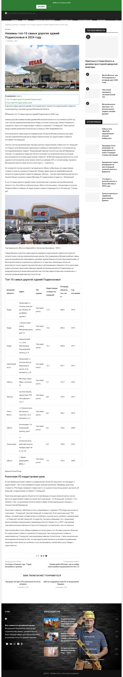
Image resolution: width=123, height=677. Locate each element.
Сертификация (66, 20)
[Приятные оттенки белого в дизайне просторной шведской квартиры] (101, 47)
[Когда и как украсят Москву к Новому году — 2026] (51, 652)
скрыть (19, 96)
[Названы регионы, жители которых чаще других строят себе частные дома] (51, 623)
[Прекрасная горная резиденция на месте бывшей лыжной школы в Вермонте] (92, 166)
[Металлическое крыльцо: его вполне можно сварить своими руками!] (92, 108)
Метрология (101, 637)
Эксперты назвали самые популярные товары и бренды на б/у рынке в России (69, 637)
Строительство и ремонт (44, 20)
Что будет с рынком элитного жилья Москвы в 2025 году (109, 182)
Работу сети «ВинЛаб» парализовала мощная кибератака (108, 133)
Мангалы (101, 631)
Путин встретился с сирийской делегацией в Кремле (110, 197)
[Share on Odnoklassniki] (43, 556)
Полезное (101, 20)
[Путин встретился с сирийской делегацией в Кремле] (92, 197)
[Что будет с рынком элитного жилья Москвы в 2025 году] (92, 183)
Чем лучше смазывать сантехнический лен (108, 93)
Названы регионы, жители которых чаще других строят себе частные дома (69, 622)
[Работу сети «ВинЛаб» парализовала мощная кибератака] (92, 132)
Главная (15, 20)
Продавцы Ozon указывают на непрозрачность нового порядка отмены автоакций (110, 150)
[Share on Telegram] (46, 556)
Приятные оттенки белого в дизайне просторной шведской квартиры (101, 64)
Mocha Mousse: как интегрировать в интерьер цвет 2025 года (110, 78)
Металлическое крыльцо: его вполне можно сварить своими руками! (108, 109)
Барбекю (101, 619)
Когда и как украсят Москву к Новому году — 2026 (69, 650)
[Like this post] (38, 556)
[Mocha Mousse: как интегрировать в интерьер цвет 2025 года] (92, 79)
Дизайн (25, 20)
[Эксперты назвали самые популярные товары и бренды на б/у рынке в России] (51, 637)
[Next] (51, 7)
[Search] (117, 20)
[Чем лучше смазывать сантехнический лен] (92, 93)
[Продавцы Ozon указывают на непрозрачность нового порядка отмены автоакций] (92, 149)
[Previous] (48, 7)
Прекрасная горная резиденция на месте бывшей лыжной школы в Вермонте (110, 167)
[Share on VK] (41, 556)
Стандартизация (85, 20)
